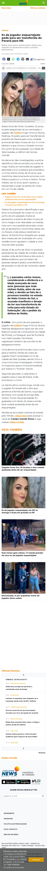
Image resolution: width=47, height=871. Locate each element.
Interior (5, 30)
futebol (18, 132)
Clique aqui (21, 415)
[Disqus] (23, 634)
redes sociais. (16, 422)
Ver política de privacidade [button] (13, 867)
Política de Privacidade (15, 824)
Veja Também (12, 429)
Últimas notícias (37, 8)
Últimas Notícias (11, 670)
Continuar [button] (36, 860)
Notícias (41, 753)
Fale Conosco (10, 829)
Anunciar (8, 819)
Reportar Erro (11, 835)
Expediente (9, 813)
